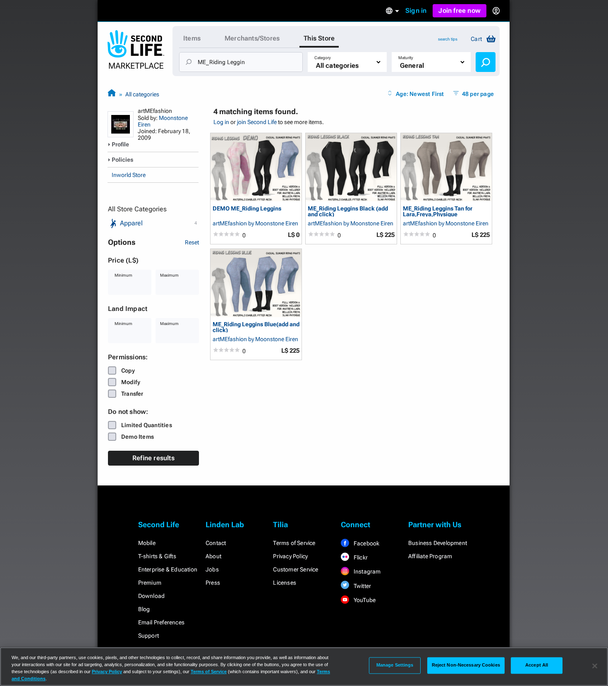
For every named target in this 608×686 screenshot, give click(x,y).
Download (151, 596)
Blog (144, 609)
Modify (130, 382)
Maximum (169, 275)
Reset (192, 242)
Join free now (459, 10)
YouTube (364, 600)
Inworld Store (129, 175)
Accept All (536, 665)
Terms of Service (294, 543)
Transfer (132, 393)
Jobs (212, 569)
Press (213, 582)
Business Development (437, 543)
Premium (149, 582)
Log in (221, 122)
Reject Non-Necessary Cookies (466, 665)
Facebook (366, 543)
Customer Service (295, 569)
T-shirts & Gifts (157, 556)
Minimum (123, 275)
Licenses (284, 582)
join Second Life (257, 122)
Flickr (360, 557)
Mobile (147, 543)
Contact (216, 543)
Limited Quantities (146, 425)
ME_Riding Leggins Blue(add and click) (256, 326)
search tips (447, 39)
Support (148, 635)
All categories (142, 94)
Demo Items (137, 436)
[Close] (595, 666)
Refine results (153, 458)
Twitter (361, 586)
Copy (128, 370)
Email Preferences (161, 622)
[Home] (112, 94)
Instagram (366, 571)
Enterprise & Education (167, 569)
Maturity (405, 57)
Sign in (415, 10)
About (213, 556)
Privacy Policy (290, 556)
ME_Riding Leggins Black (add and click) (348, 211)
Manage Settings (395, 665)
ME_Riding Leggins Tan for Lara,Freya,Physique (437, 211)
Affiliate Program (430, 556)
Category (322, 57)
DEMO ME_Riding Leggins (247, 209)
